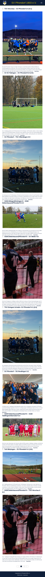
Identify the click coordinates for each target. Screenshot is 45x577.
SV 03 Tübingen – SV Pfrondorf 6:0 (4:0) (18, 73)
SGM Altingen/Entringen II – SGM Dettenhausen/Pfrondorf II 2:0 (15, 202)
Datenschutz (19, 575)
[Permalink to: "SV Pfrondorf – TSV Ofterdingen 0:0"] (22, 166)
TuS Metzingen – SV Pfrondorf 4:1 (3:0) (18, 449)
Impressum (25, 575)
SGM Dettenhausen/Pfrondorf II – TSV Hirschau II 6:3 (21, 491)
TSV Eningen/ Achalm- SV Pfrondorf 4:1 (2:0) (20, 307)
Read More (37, 71)
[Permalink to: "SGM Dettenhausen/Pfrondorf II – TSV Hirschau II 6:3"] (22, 524)
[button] (41, 3)
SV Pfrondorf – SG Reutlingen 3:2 (16, 371)
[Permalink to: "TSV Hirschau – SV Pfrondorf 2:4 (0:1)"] (22, 37)
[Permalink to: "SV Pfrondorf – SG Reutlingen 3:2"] (22, 389)
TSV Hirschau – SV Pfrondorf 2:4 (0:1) (18, 9)
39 (25, 566)
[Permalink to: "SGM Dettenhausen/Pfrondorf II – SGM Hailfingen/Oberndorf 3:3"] (22, 429)
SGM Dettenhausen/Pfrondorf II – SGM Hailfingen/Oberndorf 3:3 (17, 415)
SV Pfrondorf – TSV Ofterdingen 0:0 (17, 137)
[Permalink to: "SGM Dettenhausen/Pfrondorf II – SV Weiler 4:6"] (22, 269)
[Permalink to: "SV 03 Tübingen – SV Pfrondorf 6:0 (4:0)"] (22, 102)
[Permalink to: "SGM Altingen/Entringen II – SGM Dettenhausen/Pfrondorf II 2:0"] (22, 217)
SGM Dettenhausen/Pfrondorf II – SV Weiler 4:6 (21, 236)
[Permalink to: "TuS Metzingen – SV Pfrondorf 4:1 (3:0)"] (22, 467)
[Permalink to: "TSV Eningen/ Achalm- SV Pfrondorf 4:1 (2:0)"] (22, 336)
